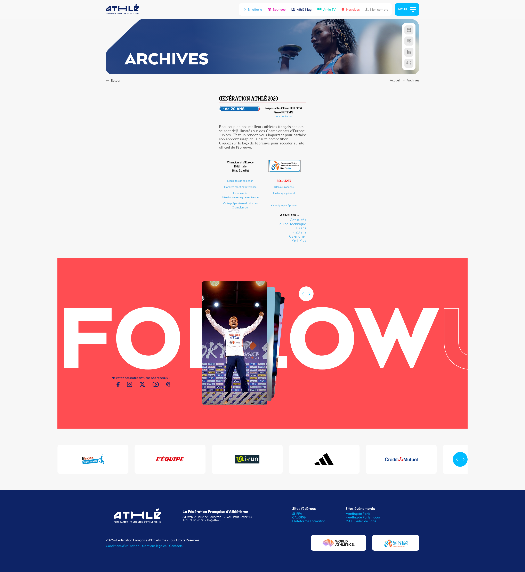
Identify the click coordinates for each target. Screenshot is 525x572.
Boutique (279, 9)
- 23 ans (299, 232)
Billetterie (255, 9)
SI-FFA (297, 513)
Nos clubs (353, 9)
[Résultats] (408, 41)
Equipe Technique (291, 224)
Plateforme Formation (308, 521)
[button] (309, 293)
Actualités (298, 219)
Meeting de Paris (358, 513)
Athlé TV (329, 9)
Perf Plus (298, 240)
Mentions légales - (155, 546)
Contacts (176, 546)
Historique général (284, 193)
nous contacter (283, 116)
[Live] (408, 63)
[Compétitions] (408, 29)
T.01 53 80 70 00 (193, 520)
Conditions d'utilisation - (124, 546)
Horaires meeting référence (240, 187)
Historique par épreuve (283, 205)
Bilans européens (284, 187)
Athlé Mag (304, 9)
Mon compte (379, 9)
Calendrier (297, 236)
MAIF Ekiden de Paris (361, 521)
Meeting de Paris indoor (363, 517)
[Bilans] (408, 52)
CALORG (299, 517)
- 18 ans (299, 228)
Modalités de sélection (240, 180)
